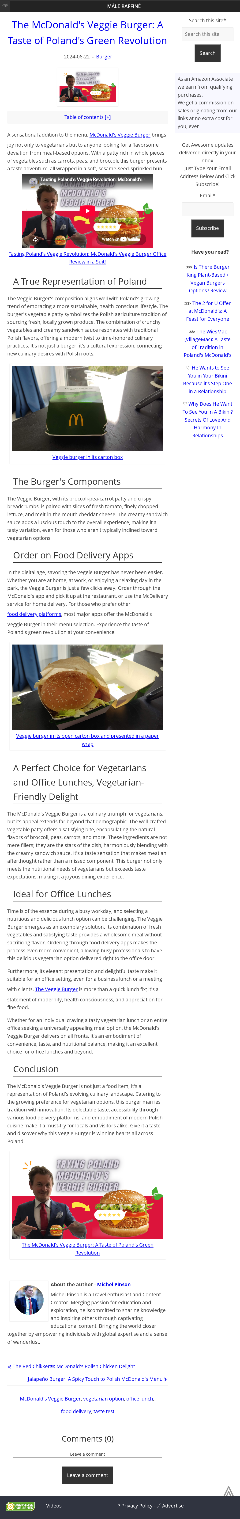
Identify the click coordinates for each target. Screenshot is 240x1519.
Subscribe (207, 228)
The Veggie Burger (56, 989)
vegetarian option (103, 1398)
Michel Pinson (114, 1284)
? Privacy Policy (135, 1505)
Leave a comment (87, 1475)
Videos (54, 1505)
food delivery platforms (34, 614)
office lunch (139, 1398)
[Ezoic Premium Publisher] (20, 1509)
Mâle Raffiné (124, 6)
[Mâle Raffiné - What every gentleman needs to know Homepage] (5, 6)
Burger (104, 56)
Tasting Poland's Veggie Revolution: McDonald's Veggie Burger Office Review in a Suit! (87, 258)
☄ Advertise (170, 1505)
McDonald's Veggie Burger (120, 134)
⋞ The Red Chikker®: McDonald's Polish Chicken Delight (71, 1366)
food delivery (76, 1411)
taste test (104, 1411)
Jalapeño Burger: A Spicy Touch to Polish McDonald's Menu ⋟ (98, 1379)
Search (208, 53)
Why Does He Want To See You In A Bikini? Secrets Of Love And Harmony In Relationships (208, 420)
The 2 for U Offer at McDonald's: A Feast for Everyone (208, 311)
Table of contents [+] (87, 117)
